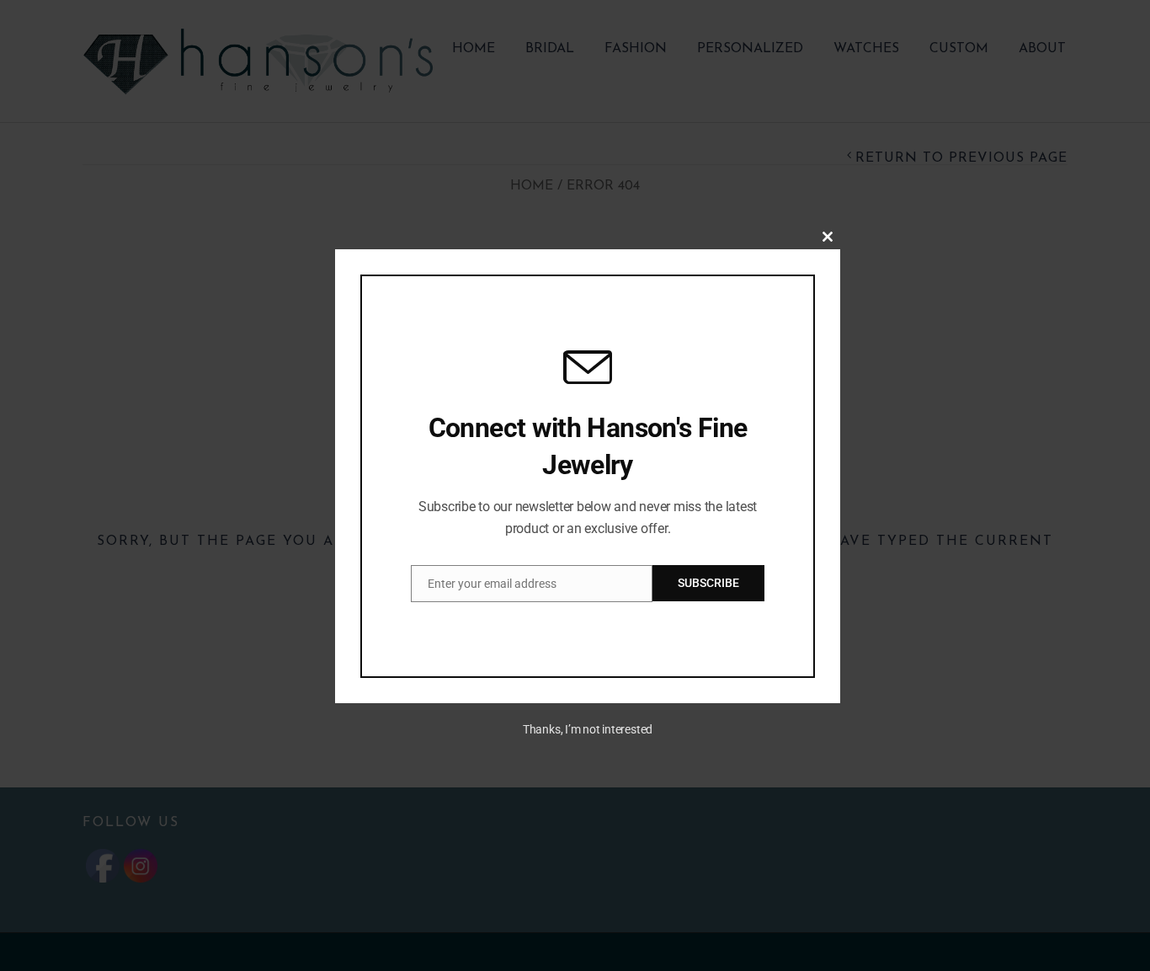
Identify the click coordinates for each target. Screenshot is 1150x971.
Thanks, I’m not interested (587, 729)
